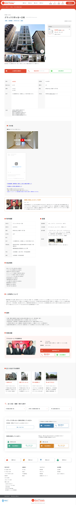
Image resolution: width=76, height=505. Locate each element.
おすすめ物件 (7, 477)
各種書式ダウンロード (44, 475)
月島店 (23, 471)
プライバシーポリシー (15, 496)
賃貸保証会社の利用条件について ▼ (20, 248)
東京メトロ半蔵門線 (15, 115)
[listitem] (9, 58)
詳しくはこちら (20, 427)
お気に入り (42, 471)
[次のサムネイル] (45, 58)
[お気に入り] (69, 29)
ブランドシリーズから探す (10, 485)
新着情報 (41, 469)
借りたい (24, 3)
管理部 (23, 475)
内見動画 (10, 20)
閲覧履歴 (41, 473)
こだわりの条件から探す (9, 473)
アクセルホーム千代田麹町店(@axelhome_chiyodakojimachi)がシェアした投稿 (21, 178)
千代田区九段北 (51, 93)
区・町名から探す (8, 471)
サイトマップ (7, 496)
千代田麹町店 (24, 473)
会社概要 (58, 469)
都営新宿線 (14, 111)
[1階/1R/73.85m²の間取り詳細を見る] (59, 32)
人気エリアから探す (8, 479)
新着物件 (6, 475)
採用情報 (58, 471)
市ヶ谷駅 (19, 110)
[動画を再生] (22, 140)
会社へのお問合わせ (60, 473)
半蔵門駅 (21, 115)
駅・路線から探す (8, 469)
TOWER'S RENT (8, 483)
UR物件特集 (7, 486)
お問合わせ (70, 3)
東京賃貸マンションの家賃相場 (11, 490)
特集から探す (7, 481)
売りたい (41, 3)
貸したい (36, 3)
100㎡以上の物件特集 (9, 488)
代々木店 (23, 469)
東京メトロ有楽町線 (15, 112)
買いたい (30, 3)
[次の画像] (43, 39)
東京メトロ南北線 (15, 113)
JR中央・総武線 (15, 110)
